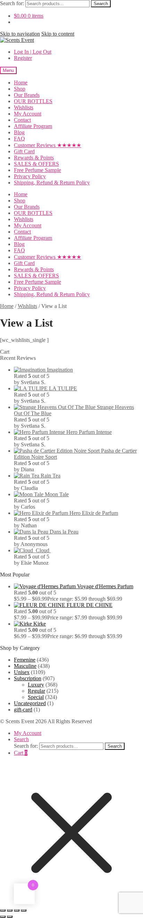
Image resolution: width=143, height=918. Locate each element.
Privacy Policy (30, 176)
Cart (20, 753)
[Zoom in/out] (3, 910)
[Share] (16, 910)
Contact (22, 120)
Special (36, 697)
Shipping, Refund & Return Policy (52, 182)
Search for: (12, 3)
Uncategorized (30, 703)
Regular (36, 691)
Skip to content (57, 34)
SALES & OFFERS (36, 164)
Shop (19, 89)
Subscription (27, 678)
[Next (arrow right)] (9, 917)
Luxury (36, 685)
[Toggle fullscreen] (9, 910)
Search (101, 3)
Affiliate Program (33, 126)
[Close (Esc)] (23, 910)
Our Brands (27, 95)
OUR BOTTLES (33, 101)
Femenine (24, 660)
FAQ (19, 139)
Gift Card (24, 151)
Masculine (25, 666)
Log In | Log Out (32, 52)
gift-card (23, 709)
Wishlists (23, 107)
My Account (27, 114)
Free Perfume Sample (37, 170)
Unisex (22, 672)
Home (20, 82)
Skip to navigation (20, 34)
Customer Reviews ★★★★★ (47, 145)
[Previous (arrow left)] (3, 917)
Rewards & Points (34, 158)
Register (23, 58)
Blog (19, 132)
